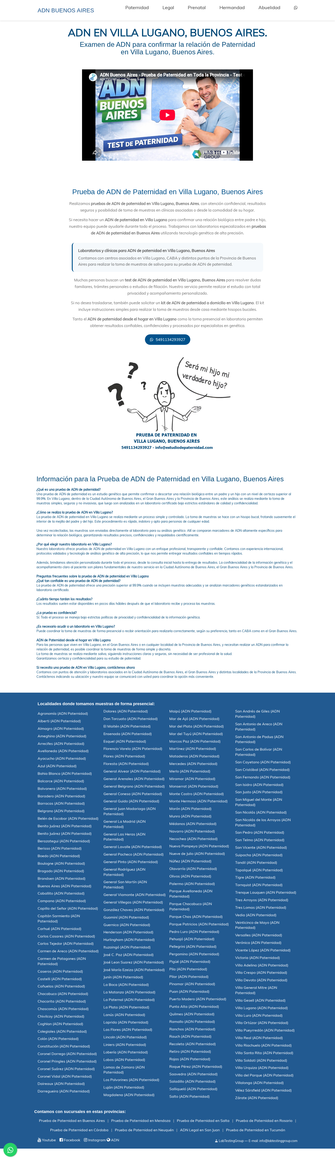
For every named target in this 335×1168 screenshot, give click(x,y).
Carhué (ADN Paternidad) (59, 928)
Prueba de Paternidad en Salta (203, 1120)
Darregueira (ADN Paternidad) (64, 1091)
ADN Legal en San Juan (200, 1130)
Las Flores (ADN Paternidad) (127, 1029)
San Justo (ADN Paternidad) (259, 792)
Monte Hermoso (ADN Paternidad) (198, 801)
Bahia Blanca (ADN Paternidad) (65, 773)
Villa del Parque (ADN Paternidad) (264, 1075)
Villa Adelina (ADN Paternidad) (261, 965)
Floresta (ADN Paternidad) (126, 763)
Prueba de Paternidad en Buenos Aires (72, 1120)
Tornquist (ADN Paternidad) (259, 885)
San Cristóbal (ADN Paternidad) (262, 769)
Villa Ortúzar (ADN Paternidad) (261, 1022)
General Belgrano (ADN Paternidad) (134, 786)
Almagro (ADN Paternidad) (61, 728)
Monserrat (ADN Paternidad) (193, 786)
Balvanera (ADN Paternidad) (62, 788)
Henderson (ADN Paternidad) (128, 932)
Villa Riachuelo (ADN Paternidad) (263, 1045)
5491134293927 (170, 339)
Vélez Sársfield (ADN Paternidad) (263, 1090)
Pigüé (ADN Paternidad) (189, 961)
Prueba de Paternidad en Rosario (264, 1120)
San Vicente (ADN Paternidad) (261, 847)
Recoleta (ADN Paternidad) (192, 1044)
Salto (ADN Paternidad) (189, 1096)
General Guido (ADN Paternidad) (131, 801)
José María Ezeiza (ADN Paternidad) (134, 969)
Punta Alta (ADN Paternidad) (194, 1006)
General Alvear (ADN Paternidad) (132, 771)
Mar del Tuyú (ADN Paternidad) (196, 733)
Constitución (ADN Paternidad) (64, 1046)
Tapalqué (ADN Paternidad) (259, 870)
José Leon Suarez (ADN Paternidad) (133, 962)
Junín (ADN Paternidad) (123, 977)
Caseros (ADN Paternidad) (60, 971)
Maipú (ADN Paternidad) (190, 711)
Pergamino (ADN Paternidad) (194, 954)
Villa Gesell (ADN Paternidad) (260, 1000)
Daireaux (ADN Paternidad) (61, 1083)
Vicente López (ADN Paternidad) (263, 950)
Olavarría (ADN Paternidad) (193, 868)
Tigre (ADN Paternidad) (255, 877)
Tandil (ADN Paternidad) (256, 862)
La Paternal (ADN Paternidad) (129, 999)
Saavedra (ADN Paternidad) (193, 1074)
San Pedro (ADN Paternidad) (259, 832)
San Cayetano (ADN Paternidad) (263, 762)
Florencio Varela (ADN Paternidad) (132, 748)
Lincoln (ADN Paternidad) (125, 1037)
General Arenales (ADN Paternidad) (134, 778)
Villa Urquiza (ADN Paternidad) (262, 1067)
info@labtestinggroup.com (278, 1141)
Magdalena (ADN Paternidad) (129, 1094)
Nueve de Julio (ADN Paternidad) (197, 853)
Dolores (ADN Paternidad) (125, 711)
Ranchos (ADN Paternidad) (192, 1029)
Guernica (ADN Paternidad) (126, 924)
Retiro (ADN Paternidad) (190, 1051)
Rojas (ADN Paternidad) (189, 1059)
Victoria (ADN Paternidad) (257, 957)
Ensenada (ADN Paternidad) (127, 733)
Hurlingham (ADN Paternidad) (129, 939)
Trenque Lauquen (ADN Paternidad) (265, 892)
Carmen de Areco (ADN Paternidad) (68, 951)
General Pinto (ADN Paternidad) (130, 861)
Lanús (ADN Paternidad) (124, 1014)
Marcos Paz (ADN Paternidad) (195, 741)
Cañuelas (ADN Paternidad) (61, 986)
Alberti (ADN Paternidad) (59, 721)
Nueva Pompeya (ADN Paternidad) (199, 846)
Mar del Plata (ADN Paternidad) (196, 726)
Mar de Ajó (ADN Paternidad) (194, 718)
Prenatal (197, 7)
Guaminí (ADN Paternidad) (126, 917)
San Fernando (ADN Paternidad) (262, 777)
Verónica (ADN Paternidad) (258, 942)
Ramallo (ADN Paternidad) (192, 1021)
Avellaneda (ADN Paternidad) (63, 751)
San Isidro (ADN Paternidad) (259, 784)
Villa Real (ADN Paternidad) (259, 1037)
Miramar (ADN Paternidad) (192, 778)
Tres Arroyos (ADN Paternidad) (261, 900)
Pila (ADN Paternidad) (188, 969)
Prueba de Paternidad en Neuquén (144, 1130)
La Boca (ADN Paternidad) (126, 984)
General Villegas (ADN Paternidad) (133, 902)
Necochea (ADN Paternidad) (193, 838)
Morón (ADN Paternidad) (190, 808)
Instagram (96, 1140)
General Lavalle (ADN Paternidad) (132, 846)
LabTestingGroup (231, 1141)
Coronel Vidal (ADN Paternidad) (65, 1076)
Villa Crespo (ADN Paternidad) (261, 972)
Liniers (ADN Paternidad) (124, 1044)
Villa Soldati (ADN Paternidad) (261, 1060)
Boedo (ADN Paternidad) (59, 856)
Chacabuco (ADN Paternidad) (63, 993)
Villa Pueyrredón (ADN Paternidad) (265, 1030)
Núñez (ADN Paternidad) (190, 861)
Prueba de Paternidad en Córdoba (79, 1130)
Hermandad (232, 7)
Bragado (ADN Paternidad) (61, 871)
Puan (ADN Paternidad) (189, 991)
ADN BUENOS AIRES (66, 10)
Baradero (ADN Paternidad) (61, 796)
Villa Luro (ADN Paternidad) (259, 1015)
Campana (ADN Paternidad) (62, 900)
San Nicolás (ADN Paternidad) (261, 812)
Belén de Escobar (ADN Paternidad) (68, 818)
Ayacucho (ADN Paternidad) (62, 758)
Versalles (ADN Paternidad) (258, 935)
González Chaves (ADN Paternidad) (133, 909)
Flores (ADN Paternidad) (124, 756)
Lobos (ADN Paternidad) (124, 1059)
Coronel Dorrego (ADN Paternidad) (67, 1053)
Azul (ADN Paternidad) (57, 766)
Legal (168, 7)
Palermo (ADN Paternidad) (192, 883)
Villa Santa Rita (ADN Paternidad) (264, 1052)
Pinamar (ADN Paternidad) (192, 984)
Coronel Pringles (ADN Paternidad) (67, 1061)
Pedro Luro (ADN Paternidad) (194, 931)
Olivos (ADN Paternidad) (190, 876)
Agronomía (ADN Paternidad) (63, 713)
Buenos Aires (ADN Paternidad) (64, 886)
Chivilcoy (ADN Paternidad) (61, 1016)
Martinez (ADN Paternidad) (192, 748)
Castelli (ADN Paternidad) (60, 979)
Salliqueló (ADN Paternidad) (193, 1089)
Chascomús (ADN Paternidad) (63, 1008)
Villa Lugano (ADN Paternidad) (261, 1008)
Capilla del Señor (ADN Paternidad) (68, 908)
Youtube (48, 1140)
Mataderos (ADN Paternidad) (194, 756)
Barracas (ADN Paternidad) (61, 803)
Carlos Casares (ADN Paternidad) (66, 936)
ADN (114, 1140)
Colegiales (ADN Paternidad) (62, 1031)
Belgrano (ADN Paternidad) (61, 811)
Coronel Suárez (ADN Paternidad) (66, 1068)
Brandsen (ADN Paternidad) (61, 878)
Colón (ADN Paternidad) (58, 1038)
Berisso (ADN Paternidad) (60, 848)
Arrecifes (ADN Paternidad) (61, 743)
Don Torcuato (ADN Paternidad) (130, 718)
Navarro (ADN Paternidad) (192, 831)
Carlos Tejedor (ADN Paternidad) (66, 943)
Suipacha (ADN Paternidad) (259, 855)
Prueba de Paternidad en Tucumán (255, 1130)
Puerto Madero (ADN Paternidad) (197, 999)
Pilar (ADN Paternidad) (189, 976)
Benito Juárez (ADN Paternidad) (65, 826)
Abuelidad (269, 7)
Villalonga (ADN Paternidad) (259, 1082)
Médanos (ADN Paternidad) (192, 823)
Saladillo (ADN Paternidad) (192, 1081)
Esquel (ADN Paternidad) (124, 741)
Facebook (71, 1140)
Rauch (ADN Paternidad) (190, 1036)
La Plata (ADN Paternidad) (126, 1007)
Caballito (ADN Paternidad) (61, 893)
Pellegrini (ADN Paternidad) (192, 946)
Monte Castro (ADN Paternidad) (196, 793)
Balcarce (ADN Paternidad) (61, 781)
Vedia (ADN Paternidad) (255, 915)
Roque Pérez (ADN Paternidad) (195, 1066)
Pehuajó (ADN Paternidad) (191, 939)
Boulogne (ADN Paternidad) (61, 863)
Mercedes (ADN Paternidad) (193, 763)
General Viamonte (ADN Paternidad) (134, 894)
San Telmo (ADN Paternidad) (259, 840)
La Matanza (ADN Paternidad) (129, 992)
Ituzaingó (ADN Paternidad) (127, 947)
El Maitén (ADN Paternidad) (127, 726)
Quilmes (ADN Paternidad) (191, 1014)
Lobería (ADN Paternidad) (125, 1052)
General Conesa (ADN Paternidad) (132, 793)
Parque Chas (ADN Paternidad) (196, 916)
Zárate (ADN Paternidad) (256, 1097)
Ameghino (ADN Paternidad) (62, 736)
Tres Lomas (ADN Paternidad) (260, 907)
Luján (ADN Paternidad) (123, 1087)
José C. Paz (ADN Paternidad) (128, 954)
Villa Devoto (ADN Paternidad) (261, 980)
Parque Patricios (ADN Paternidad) (199, 924)
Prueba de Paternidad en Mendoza (140, 1120)
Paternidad (137, 7)
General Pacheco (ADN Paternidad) (133, 854)
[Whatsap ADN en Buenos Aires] (295, 8)
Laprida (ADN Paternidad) (125, 1022)
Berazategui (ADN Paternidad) (64, 841)
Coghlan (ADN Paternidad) (60, 1023)
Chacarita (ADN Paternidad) (62, 1001)
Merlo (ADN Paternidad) (189, 771)
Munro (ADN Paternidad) (190, 816)
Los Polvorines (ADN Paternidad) (131, 1079)
